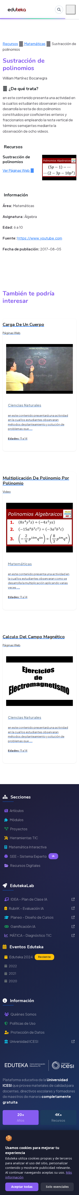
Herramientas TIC (24, 837)
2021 (12, 973)
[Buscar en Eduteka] (59, 9)
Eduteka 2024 (30, 957)
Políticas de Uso (23, 1023)
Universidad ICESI (24, 1041)
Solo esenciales (57, 1187)
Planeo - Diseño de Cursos (32, 917)
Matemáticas (34, 43)
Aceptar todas (21, 1187)
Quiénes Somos (23, 1014)
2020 (13, 981)
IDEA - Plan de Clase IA (29, 899)
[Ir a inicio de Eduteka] (17, 10)
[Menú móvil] (70, 9)
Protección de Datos (28, 1032)
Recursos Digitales (25, 865)
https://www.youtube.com (39, 238)
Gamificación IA (23, 926)
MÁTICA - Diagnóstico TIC (31, 935)
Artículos (17, 810)
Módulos (16, 819)
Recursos (10, 43)
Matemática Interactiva (28, 847)
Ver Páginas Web (16, 170)
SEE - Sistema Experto (32, 856)
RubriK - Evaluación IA (26, 908)
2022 (13, 966)
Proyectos (18, 829)
